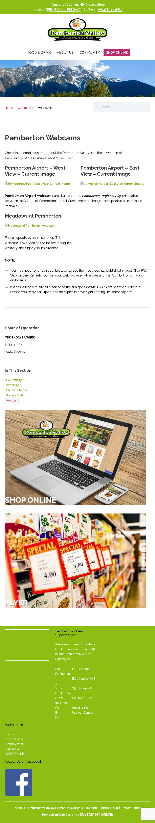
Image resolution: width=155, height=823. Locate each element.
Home (9, 107)
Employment (14, 744)
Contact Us (13, 748)
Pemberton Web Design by (77, 814)
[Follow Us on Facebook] (19, 782)
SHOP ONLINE (15, 753)
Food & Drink (39, 52)
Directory (12, 385)
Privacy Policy (130, 807)
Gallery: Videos (16, 395)
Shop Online (117, 52)
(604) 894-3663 (110, 9)
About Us (65, 52)
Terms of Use (109, 807)
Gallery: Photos (16, 390)
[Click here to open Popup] (37, 183)
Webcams (13, 400)
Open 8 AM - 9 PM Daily (63, 9)
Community (90, 52)
